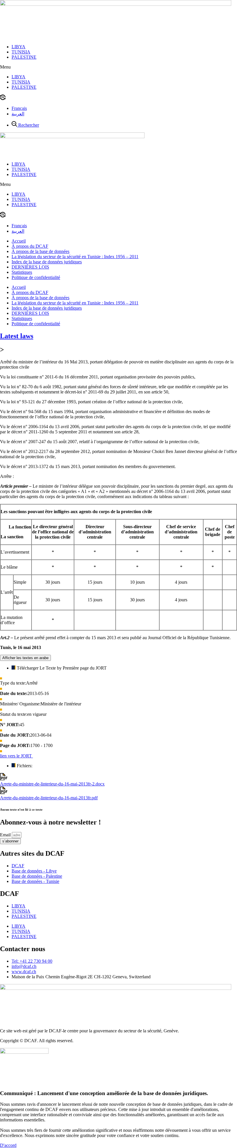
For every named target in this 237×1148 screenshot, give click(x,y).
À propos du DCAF (30, 246)
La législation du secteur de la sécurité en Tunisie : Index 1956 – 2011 (75, 256)
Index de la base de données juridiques (47, 261)
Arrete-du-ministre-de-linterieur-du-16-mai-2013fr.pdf (49, 797)
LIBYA (18, 46)
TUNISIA (21, 51)
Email (6, 834)
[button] (118, 67)
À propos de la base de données (40, 251)
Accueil (19, 241)
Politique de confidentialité (36, 277)
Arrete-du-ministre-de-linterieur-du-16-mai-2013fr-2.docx (52, 783)
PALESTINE (24, 57)
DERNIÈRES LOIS (30, 267)
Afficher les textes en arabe (25, 658)
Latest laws (16, 336)
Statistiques (22, 272)
